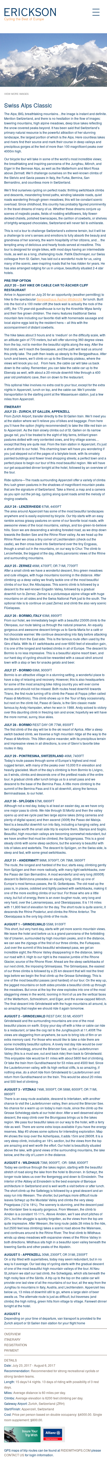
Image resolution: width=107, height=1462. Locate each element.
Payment (11, 1350)
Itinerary (12, 1339)
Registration (15, 1345)
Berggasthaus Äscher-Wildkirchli (59, 299)
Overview (12, 1334)
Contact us (14, 1455)
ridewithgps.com (76, 1450)
